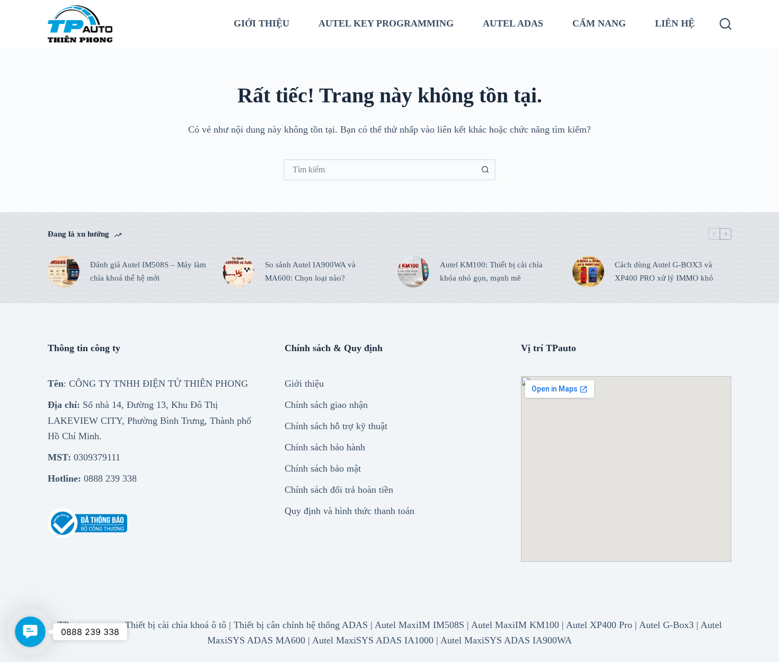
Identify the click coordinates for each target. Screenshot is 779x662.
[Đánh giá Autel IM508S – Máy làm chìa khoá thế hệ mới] (63, 272)
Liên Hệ (675, 23)
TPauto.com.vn (87, 625)
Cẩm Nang (599, 23)
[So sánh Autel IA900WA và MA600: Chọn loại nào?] (238, 272)
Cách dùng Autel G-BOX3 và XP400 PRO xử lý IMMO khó (664, 271)
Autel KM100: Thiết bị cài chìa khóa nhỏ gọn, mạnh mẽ (491, 271)
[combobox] (380, 169)
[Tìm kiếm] (725, 24)
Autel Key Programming (386, 23)
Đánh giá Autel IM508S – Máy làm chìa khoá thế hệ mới (148, 271)
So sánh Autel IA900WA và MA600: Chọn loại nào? (310, 271)
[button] (30, 631)
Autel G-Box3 (666, 625)
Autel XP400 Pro (599, 625)
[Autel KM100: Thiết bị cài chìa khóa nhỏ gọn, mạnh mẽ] (413, 272)
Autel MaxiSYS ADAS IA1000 (372, 640)
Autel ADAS (513, 23)
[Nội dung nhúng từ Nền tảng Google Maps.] (626, 469)
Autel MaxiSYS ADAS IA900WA (506, 640)
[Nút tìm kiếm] (484, 169)
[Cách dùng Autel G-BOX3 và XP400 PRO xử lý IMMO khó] (588, 272)
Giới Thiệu (261, 23)
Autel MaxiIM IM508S (419, 625)
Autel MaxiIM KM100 (515, 625)
